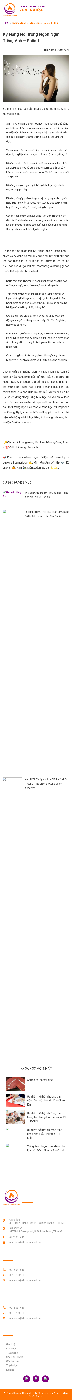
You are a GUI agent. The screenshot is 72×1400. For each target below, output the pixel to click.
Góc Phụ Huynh (14, 1357)
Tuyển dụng (12, 1365)
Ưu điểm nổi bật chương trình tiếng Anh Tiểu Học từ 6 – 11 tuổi (44, 1134)
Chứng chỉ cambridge (40, 1080)
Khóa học (11, 1348)
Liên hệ (10, 1369)
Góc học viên (13, 1361)
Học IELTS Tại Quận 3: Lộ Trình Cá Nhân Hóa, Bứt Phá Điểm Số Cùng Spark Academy (46, 783)
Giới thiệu (11, 1344)
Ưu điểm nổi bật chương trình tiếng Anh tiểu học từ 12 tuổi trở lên (46, 1100)
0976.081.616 (16, 1237)
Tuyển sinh (12, 1352)
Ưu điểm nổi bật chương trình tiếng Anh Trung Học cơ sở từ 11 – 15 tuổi (46, 1117)
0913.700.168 (16, 1275)
